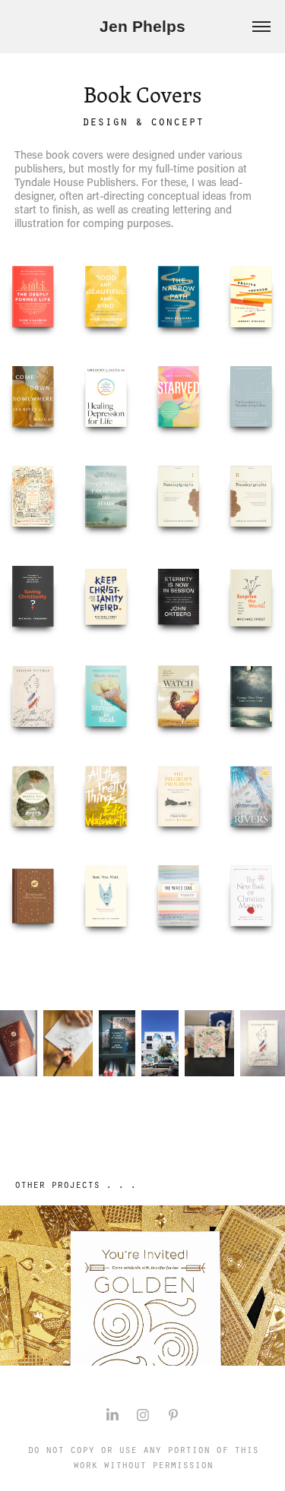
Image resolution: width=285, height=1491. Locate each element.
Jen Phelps (142, 26)
